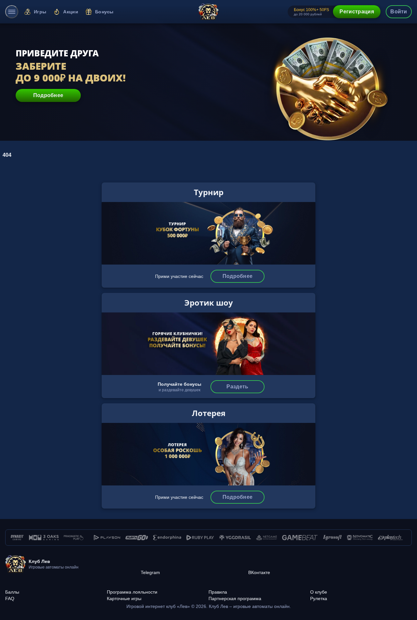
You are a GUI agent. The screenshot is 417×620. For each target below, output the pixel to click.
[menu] (11, 11)
